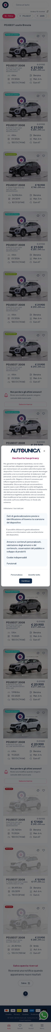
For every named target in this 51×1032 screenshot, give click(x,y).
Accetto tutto (34, 575)
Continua (26, 581)
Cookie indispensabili (17, 557)
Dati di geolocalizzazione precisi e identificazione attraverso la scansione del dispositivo (25, 519)
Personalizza (16, 575)
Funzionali (11, 563)
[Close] (44, 450)
